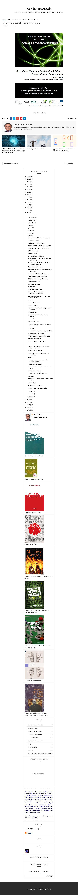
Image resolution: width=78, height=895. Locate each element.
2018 (28, 197)
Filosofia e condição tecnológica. (37, 276)
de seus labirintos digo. (35, 364)
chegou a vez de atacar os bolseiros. (38, 248)
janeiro (31, 396)
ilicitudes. (31, 376)
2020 (28, 192)
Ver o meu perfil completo (39, 417)
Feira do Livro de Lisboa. (35, 267)
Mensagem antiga (68, 163)
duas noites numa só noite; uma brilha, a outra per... (40, 270)
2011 (28, 399)
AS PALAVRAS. (32, 253)
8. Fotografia (32, 747)
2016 (28, 202)
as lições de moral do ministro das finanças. (38, 315)
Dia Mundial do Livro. (34, 281)
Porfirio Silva (37, 414)
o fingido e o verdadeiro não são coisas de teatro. (40, 379)
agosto (31, 225)
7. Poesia (30, 744)
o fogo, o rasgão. (33, 305)
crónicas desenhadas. (34, 371)
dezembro (32, 215)
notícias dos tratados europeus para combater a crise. (39, 347)
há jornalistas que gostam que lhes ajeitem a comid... (38, 360)
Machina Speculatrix (39, 8)
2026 (28, 176)
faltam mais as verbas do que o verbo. (39, 336)
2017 (28, 199)
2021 (28, 189)
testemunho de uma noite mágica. (38, 274)
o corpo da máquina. (34, 303)
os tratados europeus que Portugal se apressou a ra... (39, 324)
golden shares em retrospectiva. (37, 388)
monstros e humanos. (34, 240)
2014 (28, 207)
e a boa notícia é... (33, 344)
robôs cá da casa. (33, 251)
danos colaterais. (33, 319)
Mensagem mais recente (11, 163)
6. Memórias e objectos (35, 741)
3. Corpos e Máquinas (34, 731)
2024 (28, 181)
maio (30, 233)
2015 (28, 205)
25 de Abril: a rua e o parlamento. (37, 279)
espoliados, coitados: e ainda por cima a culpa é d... (39, 308)
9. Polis (30, 750)
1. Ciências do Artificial (35, 725)
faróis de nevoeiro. (33, 321)
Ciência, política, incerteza (35, 149)
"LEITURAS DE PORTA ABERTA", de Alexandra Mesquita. (39, 263)
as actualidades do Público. (36, 256)
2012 (28, 212)
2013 (28, 210)
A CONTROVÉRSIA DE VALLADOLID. (39, 245)
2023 (28, 184)
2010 (28, 402)
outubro (31, 220)
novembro (32, 217)
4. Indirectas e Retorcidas (35, 734)
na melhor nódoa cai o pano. (36, 333)
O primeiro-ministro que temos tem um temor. (39, 367)
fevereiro (31, 394)
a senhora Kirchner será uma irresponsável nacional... (36, 292)
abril (30, 235)
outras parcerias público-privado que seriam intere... (39, 296)
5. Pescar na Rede (33, 737)
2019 (28, 194)
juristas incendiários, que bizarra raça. (39, 238)
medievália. (31, 328)
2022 (28, 187)
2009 (28, 405)
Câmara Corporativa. (34, 284)
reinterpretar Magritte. (35, 338)
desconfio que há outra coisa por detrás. (40, 331)
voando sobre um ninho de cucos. (38, 373)
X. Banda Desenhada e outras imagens (39, 753)
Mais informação (39, 112)
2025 (28, 179)
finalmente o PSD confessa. (36, 243)
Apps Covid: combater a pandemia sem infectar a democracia (63, 150)
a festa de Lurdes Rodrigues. (36, 341)
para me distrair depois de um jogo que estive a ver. (39, 259)
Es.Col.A (30, 300)
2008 (28, 407)
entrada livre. (32, 383)
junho (30, 230)
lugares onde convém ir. (35, 350)
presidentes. (32, 286)
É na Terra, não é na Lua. (35, 385)
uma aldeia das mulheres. (35, 289)
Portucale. (31, 357)
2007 (28, 410)
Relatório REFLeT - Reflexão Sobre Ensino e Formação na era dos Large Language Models (13, 151)
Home (4, 20)
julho (30, 228)
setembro (32, 223)
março (30, 391)
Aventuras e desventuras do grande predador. (38, 354)
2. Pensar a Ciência (13, 20)
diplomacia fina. (32, 312)
